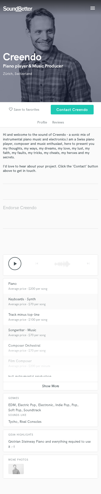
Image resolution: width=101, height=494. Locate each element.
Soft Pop (14, 410)
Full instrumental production (29, 376)
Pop (74, 405)
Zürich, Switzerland (17, 74)
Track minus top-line (23, 315)
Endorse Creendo (20, 208)
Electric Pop (27, 405)
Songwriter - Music (22, 330)
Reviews (58, 122)
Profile (42, 122)
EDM (12, 405)
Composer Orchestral (24, 345)
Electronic (45, 405)
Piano (12, 284)
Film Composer (20, 361)
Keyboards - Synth (22, 299)
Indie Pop (62, 405)
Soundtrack (32, 410)
